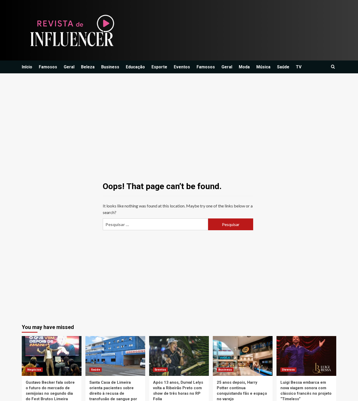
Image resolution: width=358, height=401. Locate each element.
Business (110, 66)
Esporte (159, 66)
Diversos (288, 369)
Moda (244, 66)
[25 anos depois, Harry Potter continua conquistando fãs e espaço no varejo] (243, 356)
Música (263, 66)
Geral (69, 66)
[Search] (333, 67)
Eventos (182, 66)
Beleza (88, 66)
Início (27, 66)
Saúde (283, 66)
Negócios (34, 369)
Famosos (48, 66)
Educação (135, 66)
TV (298, 66)
